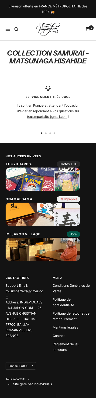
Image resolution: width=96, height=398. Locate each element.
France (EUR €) (18, 366)
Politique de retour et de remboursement (71, 316)
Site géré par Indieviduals (32, 384)
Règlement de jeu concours (66, 347)
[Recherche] (16, 29)
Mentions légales (65, 327)
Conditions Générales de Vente (71, 288)
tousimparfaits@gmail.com (47, 116)
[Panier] (88, 29)
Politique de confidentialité (63, 302)
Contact (59, 336)
